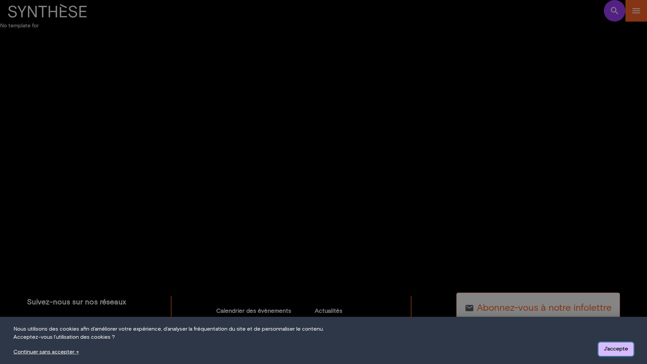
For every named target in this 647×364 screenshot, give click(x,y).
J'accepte (616, 349)
